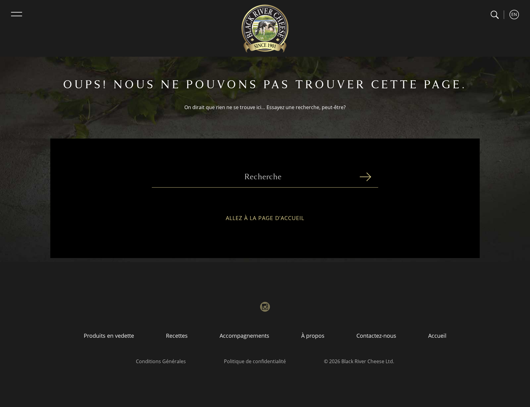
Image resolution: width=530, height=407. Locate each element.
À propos (313, 335)
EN (514, 14)
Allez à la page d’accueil (265, 218)
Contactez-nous (376, 335)
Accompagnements (244, 335)
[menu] (16, 14)
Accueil (437, 335)
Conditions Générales (161, 361)
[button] (494, 15)
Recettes (177, 335)
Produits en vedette (109, 335)
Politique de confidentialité (255, 361)
